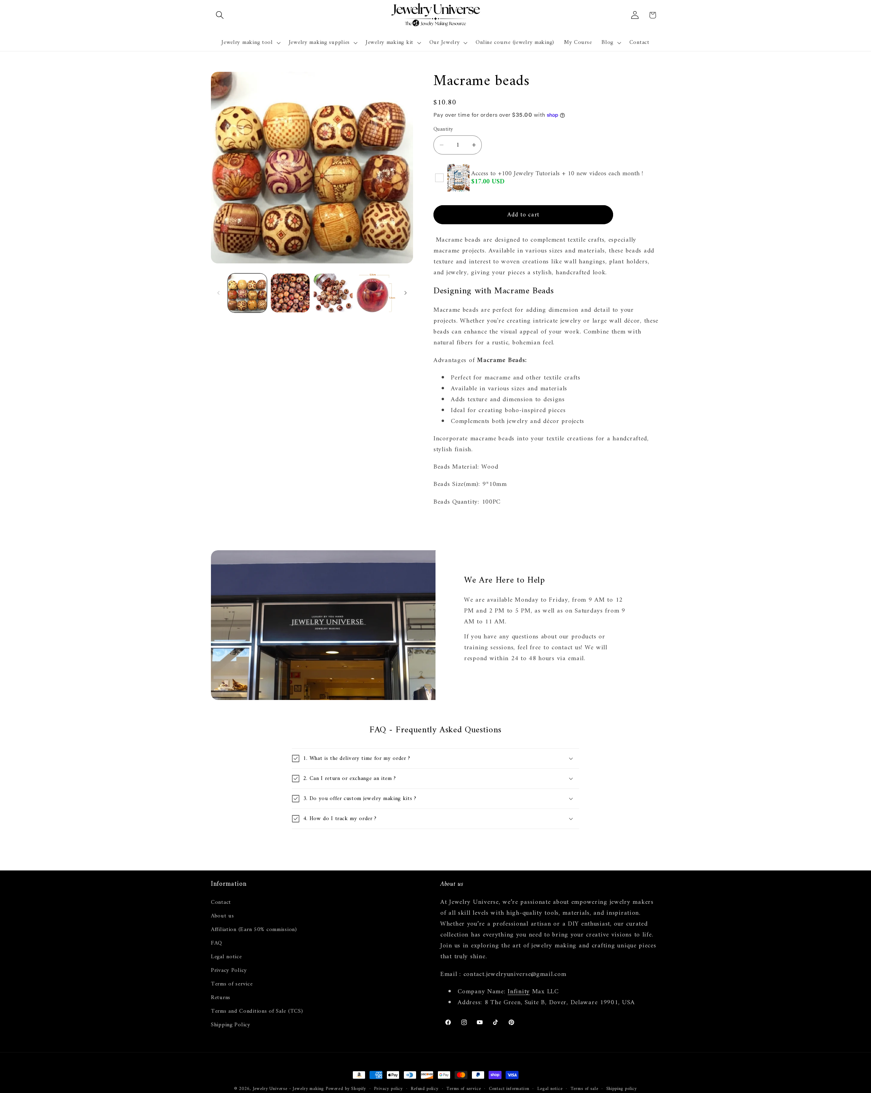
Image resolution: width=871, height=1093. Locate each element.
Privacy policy (388, 1089)
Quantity (443, 129)
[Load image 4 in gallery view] (376, 293)
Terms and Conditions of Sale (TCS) (257, 1011)
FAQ (216, 943)
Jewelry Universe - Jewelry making (288, 1089)
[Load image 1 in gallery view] (247, 293)
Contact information (509, 1089)
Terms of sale (584, 1089)
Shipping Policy (230, 1025)
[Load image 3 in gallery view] (333, 293)
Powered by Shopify (346, 1089)
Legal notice (226, 957)
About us (222, 916)
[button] (220, 15)
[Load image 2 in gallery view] (290, 293)
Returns (220, 998)
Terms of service (232, 984)
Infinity (519, 991)
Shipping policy (621, 1089)
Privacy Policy (229, 970)
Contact (221, 903)
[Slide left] (218, 293)
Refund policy (425, 1089)
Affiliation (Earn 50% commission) (254, 930)
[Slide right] (405, 293)
